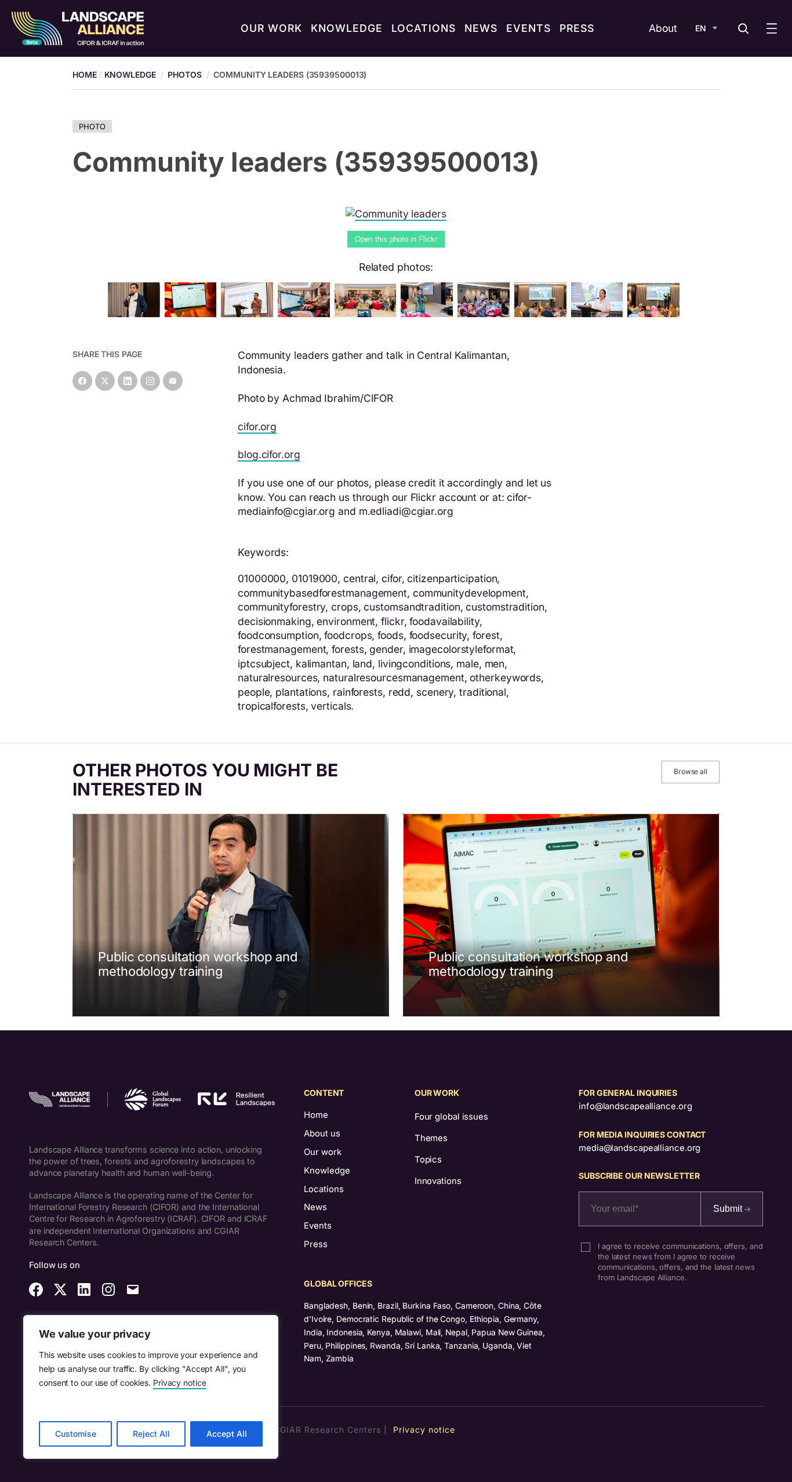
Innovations (438, 1181)
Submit (728, 1209)
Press (316, 1244)
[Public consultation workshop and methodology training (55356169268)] (542, 313)
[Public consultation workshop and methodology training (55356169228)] (655, 313)
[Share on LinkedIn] (127, 381)
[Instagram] (150, 381)
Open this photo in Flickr (396, 239)
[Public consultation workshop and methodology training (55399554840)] (485, 313)
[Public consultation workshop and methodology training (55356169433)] (249, 313)
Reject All (151, 1434)
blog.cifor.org (269, 454)
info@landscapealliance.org (635, 1106)
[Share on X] (105, 381)
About (663, 28)
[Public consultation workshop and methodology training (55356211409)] (306, 313)
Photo (92, 126)
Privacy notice (179, 1382)
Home (316, 1115)
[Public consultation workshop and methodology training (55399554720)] (599, 313)
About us (322, 1133)
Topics (428, 1159)
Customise (75, 1434)
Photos (184, 74)
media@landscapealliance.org (639, 1148)
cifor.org (257, 426)
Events (318, 1226)
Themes (431, 1138)
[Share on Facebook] (82, 381)
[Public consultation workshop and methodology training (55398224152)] (429, 313)
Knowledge (130, 74)
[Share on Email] (173, 381)
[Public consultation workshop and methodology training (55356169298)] (367, 313)
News (315, 1207)
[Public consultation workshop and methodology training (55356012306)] (193, 313)
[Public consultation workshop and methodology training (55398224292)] (136, 313)
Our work (322, 1152)
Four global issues (451, 1117)
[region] (150, 1387)
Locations (324, 1189)
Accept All (226, 1434)
